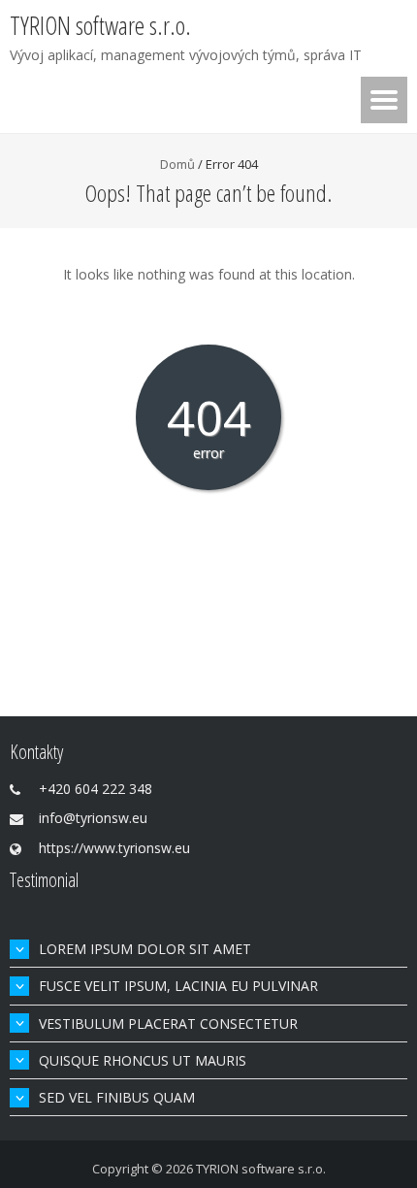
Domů (177, 164)
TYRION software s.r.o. (261, 1168)
